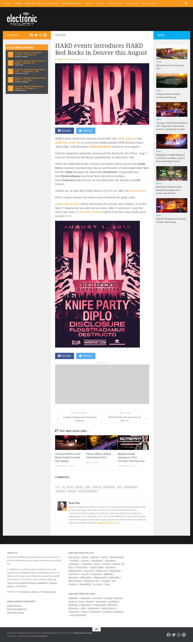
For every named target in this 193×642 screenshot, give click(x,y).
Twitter (35, 591)
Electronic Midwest (17, 609)
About (88, 3)
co (64, 487)
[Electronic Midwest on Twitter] (36, 35)
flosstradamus (109, 487)
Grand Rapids (97, 567)
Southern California (113, 611)
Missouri (112, 605)
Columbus (86, 564)
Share (66, 130)
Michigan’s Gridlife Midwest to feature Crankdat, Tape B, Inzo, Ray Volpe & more (170, 158)
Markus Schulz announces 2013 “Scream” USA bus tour (131, 457)
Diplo (88, 487)
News (18, 3)
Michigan (73, 605)
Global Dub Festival (67, 203)
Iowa (81, 601)
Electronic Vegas (15, 612)
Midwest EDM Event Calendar (41, 3)
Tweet (87, 130)
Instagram (50, 591)
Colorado (97, 598)
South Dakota (108, 608)
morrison (72, 491)
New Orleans (75, 580)
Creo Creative (40, 636)
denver (70, 487)
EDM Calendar (14, 605)
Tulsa (107, 584)
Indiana (73, 601)
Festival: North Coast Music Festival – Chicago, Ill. (28, 54)
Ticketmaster (138, 190)
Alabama (73, 598)
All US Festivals (78, 615)
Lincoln (85, 574)
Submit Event (115, 3)
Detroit (10, 586)
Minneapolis (100, 577)
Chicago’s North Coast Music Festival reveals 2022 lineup (67, 457)
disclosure (97, 487)
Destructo (79, 487)
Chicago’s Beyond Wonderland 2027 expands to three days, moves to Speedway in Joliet (171, 126)
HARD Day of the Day (68, 142)
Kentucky (101, 601)
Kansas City (102, 570)
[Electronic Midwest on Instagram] (40, 35)
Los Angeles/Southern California (30, 583)
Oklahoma (93, 608)
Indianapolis (75, 570)
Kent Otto (63, 59)
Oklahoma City (91, 580)
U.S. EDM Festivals (71, 3)
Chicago (53, 583)
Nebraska (73, 608)
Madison (108, 574)
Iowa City (89, 570)
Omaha (105, 580)
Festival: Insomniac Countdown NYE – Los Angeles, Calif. (30, 70)
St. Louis (97, 584)
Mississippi (99, 605)
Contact (99, 3)
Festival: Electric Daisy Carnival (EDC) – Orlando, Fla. (30, 62)
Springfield (85, 584)
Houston (110, 567)
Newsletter (132, 3)
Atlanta (95, 557)
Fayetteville (82, 567)
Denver (106, 564)
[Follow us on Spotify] (45, 35)
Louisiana (113, 601)
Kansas (90, 601)
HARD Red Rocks (100, 146)
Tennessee (74, 611)
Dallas (97, 564)
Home (8, 3)
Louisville (96, 574)
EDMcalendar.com (82, 633)
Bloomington (117, 557)
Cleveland (110, 560)
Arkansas (85, 598)
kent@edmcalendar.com (106, 522)
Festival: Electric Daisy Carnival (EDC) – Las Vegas (30, 79)
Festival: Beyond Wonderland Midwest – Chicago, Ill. (29, 87)
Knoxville (115, 570)
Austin (104, 557)
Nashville (114, 577)
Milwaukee (86, 577)
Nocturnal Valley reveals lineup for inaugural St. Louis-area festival (169, 190)
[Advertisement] (102, 384)
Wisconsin (95, 611)
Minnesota (86, 605)
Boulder (74, 560)
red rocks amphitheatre (87, 491)
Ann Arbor (74, 557)
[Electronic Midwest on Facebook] (31, 35)
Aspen (85, 557)
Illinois (118, 598)
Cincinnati (96, 560)
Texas (84, 611)
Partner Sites (149, 3)
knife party (60, 491)
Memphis (73, 577)
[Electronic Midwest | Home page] (22, 19)
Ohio (83, 608)
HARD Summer (127, 138)
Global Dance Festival (89, 212)
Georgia (108, 598)
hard (119, 487)
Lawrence (74, 574)
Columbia (74, 564)
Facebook (25, 591)
